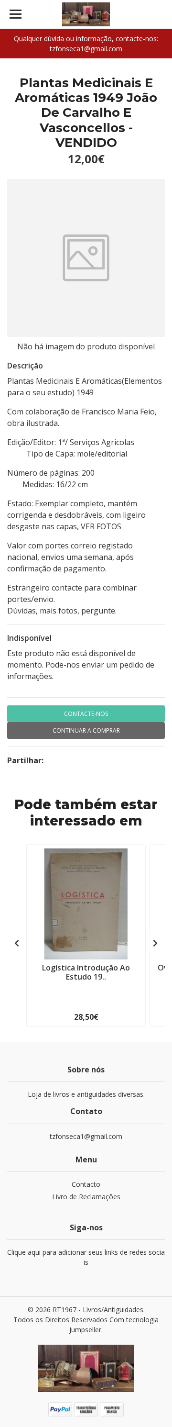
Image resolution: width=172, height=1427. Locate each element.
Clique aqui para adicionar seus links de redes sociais (86, 1257)
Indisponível (29, 638)
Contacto (86, 1184)
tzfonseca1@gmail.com (86, 1136)
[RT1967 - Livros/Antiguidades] (86, 14)
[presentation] (16, 943)
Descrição (25, 365)
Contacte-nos (86, 714)
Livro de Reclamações (86, 1196)
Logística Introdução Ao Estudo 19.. (86, 972)
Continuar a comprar (86, 730)
